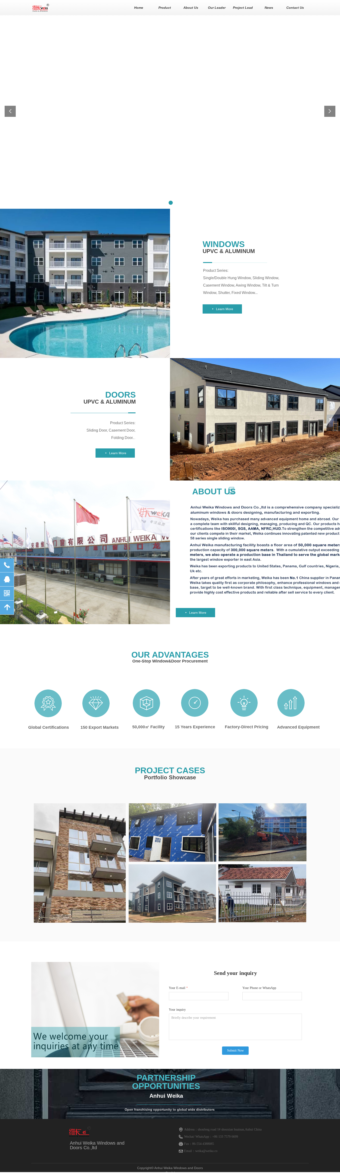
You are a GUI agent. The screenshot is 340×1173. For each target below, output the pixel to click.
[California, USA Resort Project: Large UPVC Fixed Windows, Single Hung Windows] (262, 832)
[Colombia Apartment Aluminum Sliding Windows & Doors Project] (80, 863)
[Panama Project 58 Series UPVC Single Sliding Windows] (262, 893)
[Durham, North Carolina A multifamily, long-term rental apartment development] (172, 893)
